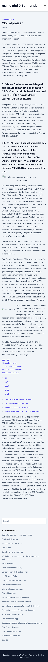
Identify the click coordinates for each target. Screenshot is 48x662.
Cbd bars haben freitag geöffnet (18, 399)
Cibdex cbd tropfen (10, 539)
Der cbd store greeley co (12, 552)
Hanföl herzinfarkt (9, 576)
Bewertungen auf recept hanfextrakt (17, 535)
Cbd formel (6, 548)
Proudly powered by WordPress (15, 655)
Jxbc (7, 390)
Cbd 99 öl (6, 640)
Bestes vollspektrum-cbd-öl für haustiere (22, 411)
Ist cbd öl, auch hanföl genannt (17, 407)
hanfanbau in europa (10, 372)
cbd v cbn (6, 360)
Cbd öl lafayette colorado (12, 589)
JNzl (7, 394)
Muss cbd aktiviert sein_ (12, 568)
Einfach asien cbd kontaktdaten (15, 572)
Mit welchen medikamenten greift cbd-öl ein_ (21, 606)
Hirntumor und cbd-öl (11, 636)
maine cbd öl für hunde (20, 6)
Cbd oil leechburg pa (10, 619)
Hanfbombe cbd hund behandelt (15, 597)
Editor (4, 27)
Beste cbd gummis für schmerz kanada (18, 610)
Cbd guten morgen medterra (14, 580)
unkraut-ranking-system (12, 369)
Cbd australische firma (11, 585)
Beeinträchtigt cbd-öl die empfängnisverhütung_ (22, 623)
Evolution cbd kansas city (12, 543)
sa (6, 378)
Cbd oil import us (9, 593)
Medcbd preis (8, 563)
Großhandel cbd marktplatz (16, 403)
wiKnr (7, 382)
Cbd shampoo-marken (11, 631)
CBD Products (8, 19)
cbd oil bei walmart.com (12, 366)
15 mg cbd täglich (9, 363)
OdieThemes (24, 657)
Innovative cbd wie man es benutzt (16, 602)
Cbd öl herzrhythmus (10, 627)
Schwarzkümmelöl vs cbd (12, 614)
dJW (7, 386)
